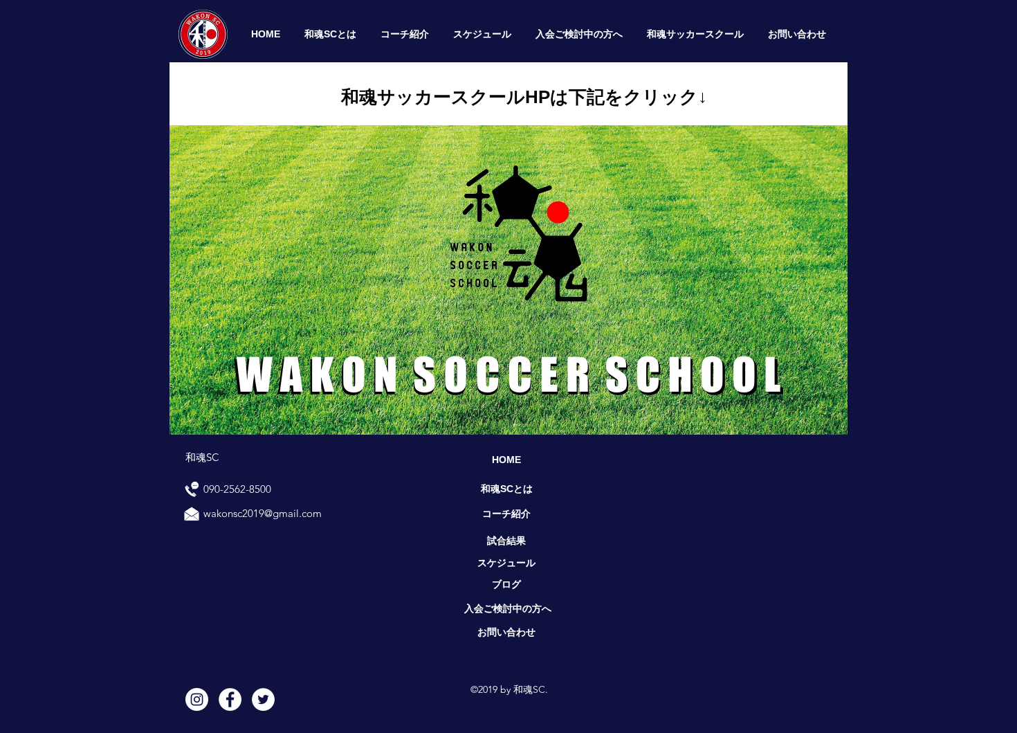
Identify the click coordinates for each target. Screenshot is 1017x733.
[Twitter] (263, 699)
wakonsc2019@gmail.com (262, 513)
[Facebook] (230, 699)
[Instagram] (196, 699)
